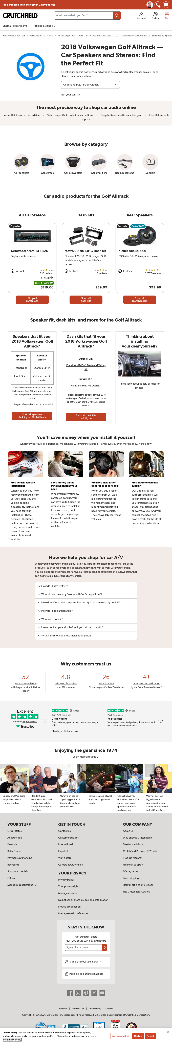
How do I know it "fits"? (54, 586)
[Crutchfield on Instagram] (78, 993)
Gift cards (12, 878)
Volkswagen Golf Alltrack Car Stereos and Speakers (84, 35)
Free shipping (29, 4)
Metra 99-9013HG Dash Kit (86, 385)
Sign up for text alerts (83, 962)
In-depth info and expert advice (22, 115)
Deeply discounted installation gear (121, 115)
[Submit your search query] (117, 15)
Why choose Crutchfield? (137, 838)
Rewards (12, 844)
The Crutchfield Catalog (136, 891)
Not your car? (69, 94)
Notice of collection (69, 907)
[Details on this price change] (52, 278)
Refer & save (14, 851)
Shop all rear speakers (139, 299)
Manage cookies (67, 893)
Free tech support (133, 865)
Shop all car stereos (32, 299)
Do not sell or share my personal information (83, 900)
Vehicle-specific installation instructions (70, 115)
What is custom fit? (52, 619)
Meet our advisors (133, 844)
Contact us (64, 831)
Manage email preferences (73, 913)
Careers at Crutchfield (70, 865)
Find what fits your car (14, 35)
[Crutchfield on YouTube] (102, 993)
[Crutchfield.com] (20, 15)
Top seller (15, 226)
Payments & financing (19, 858)
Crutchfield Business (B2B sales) (141, 851)
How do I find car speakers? (57, 611)
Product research (132, 858)
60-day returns (131, 871)
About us (128, 831)
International (65, 844)
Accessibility (95, 1009)
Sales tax (63, 1009)
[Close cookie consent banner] (168, 1032)
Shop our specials (17, 871)
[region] (86, 789)
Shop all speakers (32, 416)
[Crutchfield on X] (94, 993)
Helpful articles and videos (138, 885)
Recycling (13, 865)
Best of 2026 (138, 226)
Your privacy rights (69, 886)
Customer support (68, 838)
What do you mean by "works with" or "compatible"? (71, 594)
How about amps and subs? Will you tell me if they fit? (72, 627)
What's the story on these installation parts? (66, 635)
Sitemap (109, 1009)
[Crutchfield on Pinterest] (86, 993)
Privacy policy (66, 880)
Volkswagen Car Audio (41, 35)
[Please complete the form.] (104, 947)
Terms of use (78, 1009)
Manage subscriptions (20, 885)
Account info (14, 838)
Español (63, 851)
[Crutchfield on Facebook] (70, 993)
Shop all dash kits (86, 299)
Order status (14, 831)
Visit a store (64, 858)
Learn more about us (85, 757)
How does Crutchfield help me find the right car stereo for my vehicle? (80, 602)
